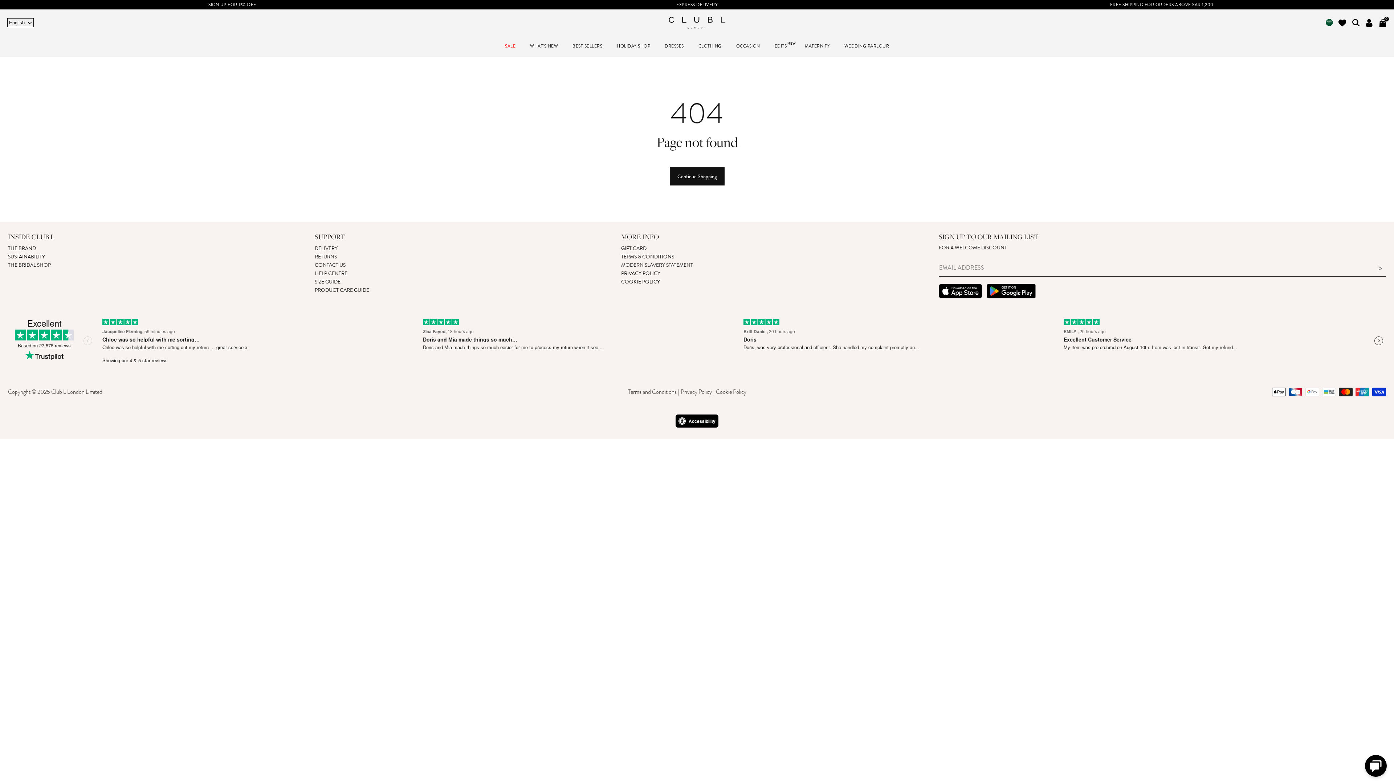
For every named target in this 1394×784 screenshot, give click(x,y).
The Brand (22, 248)
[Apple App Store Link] (960, 292)
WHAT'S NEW (544, 46)
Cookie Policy (640, 281)
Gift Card (634, 248)
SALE (510, 46)
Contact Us (330, 265)
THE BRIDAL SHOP (29, 265)
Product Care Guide (342, 290)
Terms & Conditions (647, 256)
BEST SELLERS (587, 46)
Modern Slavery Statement (657, 265)
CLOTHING (710, 46)
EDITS (781, 46)
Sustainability (26, 256)
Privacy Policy (640, 273)
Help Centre (331, 273)
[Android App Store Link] (1011, 292)
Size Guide (328, 281)
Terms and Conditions (652, 392)
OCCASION (748, 46)
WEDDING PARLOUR (866, 46)
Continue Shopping (697, 176)
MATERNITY (817, 46)
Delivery (326, 248)
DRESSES (674, 46)
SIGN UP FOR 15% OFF (232, 5)
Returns (326, 256)
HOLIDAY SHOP (633, 46)
